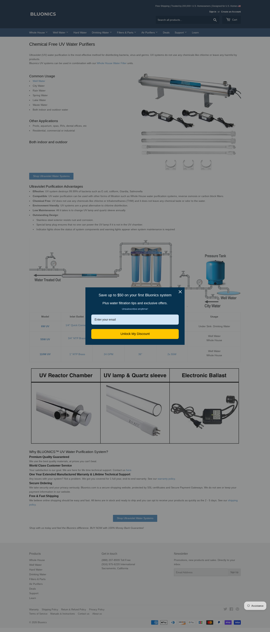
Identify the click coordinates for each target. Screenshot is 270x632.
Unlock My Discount (135, 334)
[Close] (180, 291)
